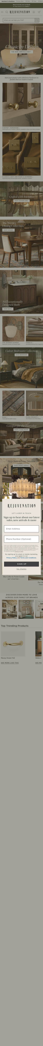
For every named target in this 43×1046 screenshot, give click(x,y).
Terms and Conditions (28, 558)
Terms (21, 551)
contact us (17, 551)
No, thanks (21, 569)
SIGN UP (21, 564)
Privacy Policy (11, 558)
